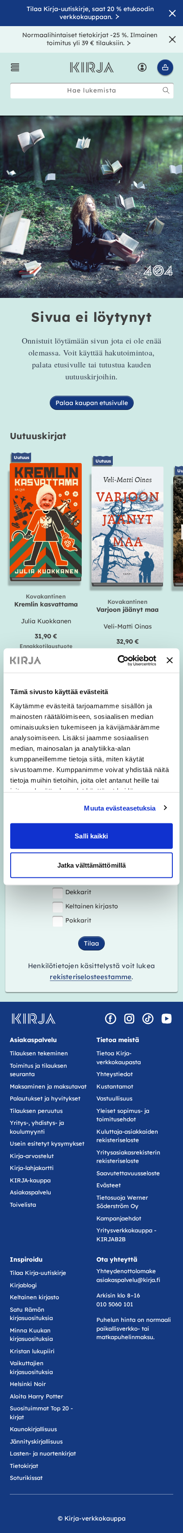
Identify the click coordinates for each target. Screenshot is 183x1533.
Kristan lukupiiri (32, 1351)
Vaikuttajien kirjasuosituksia (31, 1367)
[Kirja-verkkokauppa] (33, 1019)
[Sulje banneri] (170, 660)
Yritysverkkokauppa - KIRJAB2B (126, 1235)
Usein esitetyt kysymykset (47, 1143)
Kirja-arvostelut (32, 1155)
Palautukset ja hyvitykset (45, 1098)
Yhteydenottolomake (126, 1270)
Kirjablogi (23, 1285)
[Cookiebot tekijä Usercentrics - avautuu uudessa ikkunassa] (118, 660)
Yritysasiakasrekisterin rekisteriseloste (128, 1157)
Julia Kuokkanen (46, 621)
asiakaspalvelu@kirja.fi (128, 1279)
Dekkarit (78, 892)
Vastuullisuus (114, 1098)
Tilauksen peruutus (36, 1110)
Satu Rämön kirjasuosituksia (31, 1314)
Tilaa (91, 943)
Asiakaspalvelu (30, 1192)
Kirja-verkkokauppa (95, 1518)
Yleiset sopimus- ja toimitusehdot (122, 1115)
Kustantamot (114, 1086)
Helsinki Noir (28, 1383)
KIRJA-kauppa (30, 1180)
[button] (15, 67)
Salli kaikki (91, 836)
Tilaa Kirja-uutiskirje (38, 1272)
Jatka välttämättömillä (91, 865)
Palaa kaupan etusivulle (92, 403)
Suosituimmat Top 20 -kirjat (41, 1413)
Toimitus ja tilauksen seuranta (38, 1070)
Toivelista (23, 1204)
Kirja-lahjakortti (32, 1167)
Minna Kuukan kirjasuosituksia (31, 1335)
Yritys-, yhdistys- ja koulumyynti (37, 1127)
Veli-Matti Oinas (127, 626)
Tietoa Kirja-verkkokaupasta (118, 1058)
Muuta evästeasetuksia (119, 807)
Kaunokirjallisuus (33, 1429)
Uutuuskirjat (38, 435)
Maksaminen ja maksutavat (48, 1086)
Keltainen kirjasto (91, 906)
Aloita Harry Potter (36, 1396)
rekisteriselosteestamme (90, 977)
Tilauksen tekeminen (39, 1053)
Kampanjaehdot (118, 1218)
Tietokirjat (24, 1465)
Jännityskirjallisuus (36, 1441)
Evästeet (108, 1185)
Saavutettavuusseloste (128, 1173)
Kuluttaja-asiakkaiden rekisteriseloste (127, 1136)
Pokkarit (78, 920)
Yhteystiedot (114, 1073)
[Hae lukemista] (166, 90)
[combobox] (92, 90)
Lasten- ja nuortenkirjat (43, 1453)
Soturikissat (26, 1477)
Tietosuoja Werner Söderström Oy (122, 1202)
